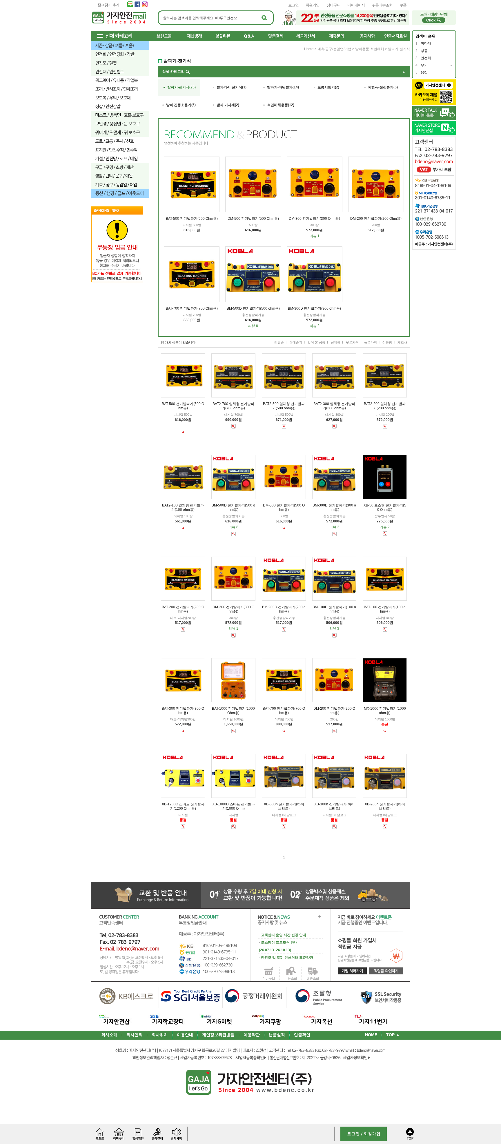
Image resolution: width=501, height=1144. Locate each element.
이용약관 (252, 1034)
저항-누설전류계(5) (383, 87)
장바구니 (333, 5)
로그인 (293, 5)
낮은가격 (352, 342)
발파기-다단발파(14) (283, 87)
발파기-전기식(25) (181, 87)
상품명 (387, 342)
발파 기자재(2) (228, 105)
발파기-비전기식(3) (231, 87)
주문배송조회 (382, 5)
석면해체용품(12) (280, 105)
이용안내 (185, 1034)
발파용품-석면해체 (369, 49)
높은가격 (370, 342)
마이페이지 (356, 5)
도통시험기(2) (328, 87)
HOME (371, 1034)
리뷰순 (279, 342)
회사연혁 (134, 1034)
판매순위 (295, 342)
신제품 (335, 342)
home (309, 49)
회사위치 (160, 1034)
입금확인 (302, 1034)
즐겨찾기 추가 (108, 5)
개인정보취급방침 (218, 1034)
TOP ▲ (393, 1034)
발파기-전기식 (399, 49)
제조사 (402, 342)
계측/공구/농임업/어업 (334, 49)
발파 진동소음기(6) (181, 105)
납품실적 (277, 1034)
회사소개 (109, 1034)
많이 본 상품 (316, 342)
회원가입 (313, 5)
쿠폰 (403, 5)
